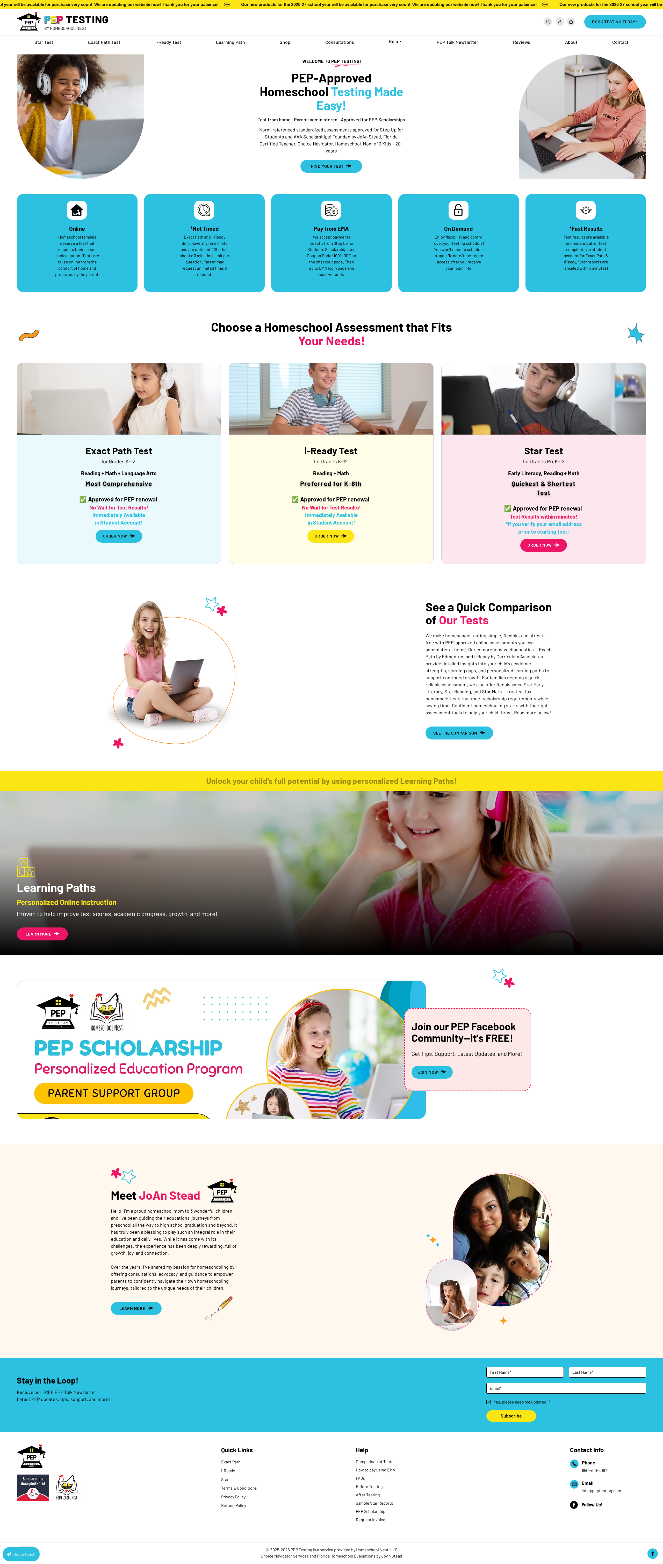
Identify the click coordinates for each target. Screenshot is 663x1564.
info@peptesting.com (601, 1490)
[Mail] (574, 1484)
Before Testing (369, 1486)
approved (362, 129)
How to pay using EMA (375, 1469)
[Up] (652, 1553)
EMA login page (333, 268)
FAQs (361, 1478)
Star (225, 1479)
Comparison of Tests (374, 1461)
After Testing (368, 1494)
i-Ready (228, 1470)
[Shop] (571, 21)
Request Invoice (370, 1519)
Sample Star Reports (374, 1502)
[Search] (548, 21)
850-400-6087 (594, 1470)
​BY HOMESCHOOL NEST (65, 28)
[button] (395, 42)
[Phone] (574, 1464)
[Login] (560, 21)
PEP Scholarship (370, 1511)
